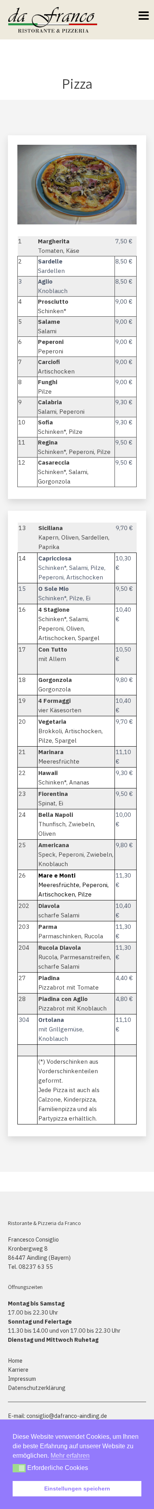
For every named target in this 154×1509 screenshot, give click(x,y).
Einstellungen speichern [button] (77, 1488)
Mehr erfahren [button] (70, 1455)
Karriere (18, 1369)
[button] (19, 1468)
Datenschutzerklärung (37, 1387)
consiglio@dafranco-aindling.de (66, 1415)
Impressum (22, 1378)
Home (15, 1360)
